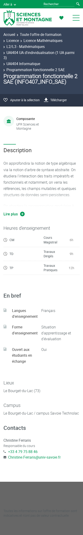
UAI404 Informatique (23, 63)
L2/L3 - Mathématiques (25, 46)
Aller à (7, 4)
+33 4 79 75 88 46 (23, 451)
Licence (12, 40)
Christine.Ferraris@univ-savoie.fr (34, 457)
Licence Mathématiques (43, 40)
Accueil (9, 34)
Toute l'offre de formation (40, 34)
